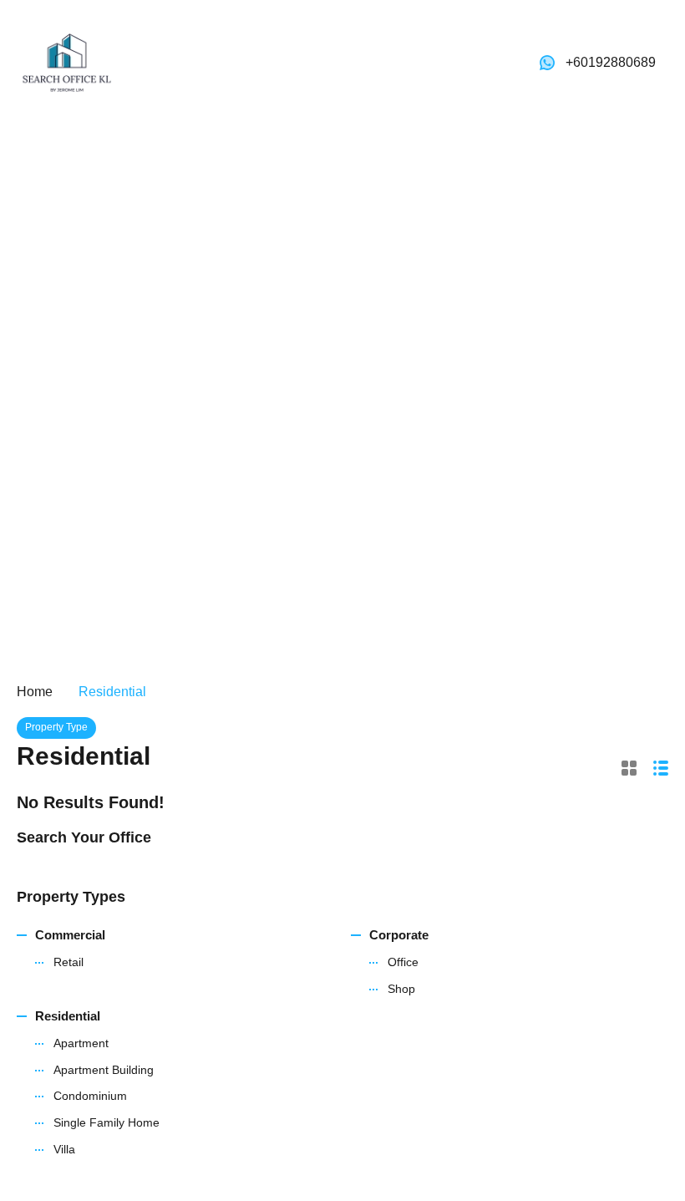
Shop (401, 988)
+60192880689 (611, 62)
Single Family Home (106, 1122)
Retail (68, 962)
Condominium (90, 1095)
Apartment (81, 1043)
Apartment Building (103, 1069)
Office (403, 962)
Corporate (399, 935)
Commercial (70, 935)
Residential (67, 1016)
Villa (64, 1149)
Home (35, 692)
